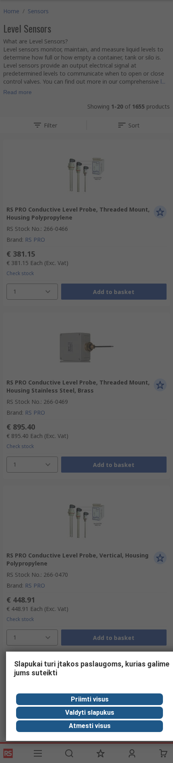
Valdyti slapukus (89, 712)
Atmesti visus (90, 726)
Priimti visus (90, 699)
